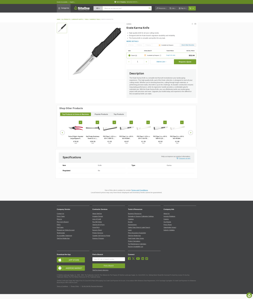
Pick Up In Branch (63, 222)
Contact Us (60, 213)
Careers (166, 219)
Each (134, 55)
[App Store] (73, 260)
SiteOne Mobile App (63, 238)
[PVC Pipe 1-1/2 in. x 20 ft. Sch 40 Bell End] (143, 128)
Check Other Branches (188, 45)
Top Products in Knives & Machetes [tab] (75, 114)
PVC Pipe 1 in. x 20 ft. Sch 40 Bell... (126, 137)
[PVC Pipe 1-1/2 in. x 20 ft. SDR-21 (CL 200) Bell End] (109, 128)
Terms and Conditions (139, 190)
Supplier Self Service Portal (101, 235)
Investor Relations (169, 216)
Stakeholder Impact (170, 227)
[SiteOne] (82, 10)
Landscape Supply (77, 19)
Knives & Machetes (107, 19)
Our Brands (167, 222)
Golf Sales (60, 227)
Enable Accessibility (62, 2)
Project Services (97, 233)
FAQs (59, 224)
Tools (86, 19)
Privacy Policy (75, 286)
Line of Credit (96, 219)
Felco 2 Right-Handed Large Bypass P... (75, 137)
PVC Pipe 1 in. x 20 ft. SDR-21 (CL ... (160, 137)
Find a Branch (97, 254)
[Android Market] (73, 268)
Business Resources (135, 213)
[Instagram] (147, 259)
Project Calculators (134, 241)
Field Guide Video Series (136, 238)
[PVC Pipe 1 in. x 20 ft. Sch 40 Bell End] (126, 128)
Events (130, 222)
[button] (72, 2)
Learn (130, 230)
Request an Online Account (65, 230)
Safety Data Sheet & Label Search (139, 227)
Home (58, 19)
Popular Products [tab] (101, 114)
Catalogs (131, 219)
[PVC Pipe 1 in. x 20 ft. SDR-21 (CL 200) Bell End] (160, 128)
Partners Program (98, 238)
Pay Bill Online (97, 222)
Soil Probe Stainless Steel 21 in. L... (92, 137)
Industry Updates (169, 230)
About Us (167, 213)
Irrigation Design (97, 216)
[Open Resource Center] (249, 295)
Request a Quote (185, 62)
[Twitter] (134, 259)
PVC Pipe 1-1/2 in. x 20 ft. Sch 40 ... (143, 137)
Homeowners (132, 224)
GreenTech (96, 227)
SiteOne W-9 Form (98, 224)
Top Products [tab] (119, 114)
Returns (59, 219)
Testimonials (61, 233)
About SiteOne (97, 213)
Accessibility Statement (64, 235)
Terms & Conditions (62, 286)
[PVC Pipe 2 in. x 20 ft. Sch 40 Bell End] (177, 128)
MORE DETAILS (132, 41)
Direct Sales (61, 216)
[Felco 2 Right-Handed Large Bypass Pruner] (75, 128)
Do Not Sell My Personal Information (92, 286)
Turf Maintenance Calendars (137, 244)
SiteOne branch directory (100, 270)
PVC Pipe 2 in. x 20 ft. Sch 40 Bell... (177, 137)
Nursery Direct (97, 230)
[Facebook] (130, 259)
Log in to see (170, 55)
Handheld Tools (95, 19)
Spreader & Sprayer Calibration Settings (141, 216)
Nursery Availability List (135, 246)
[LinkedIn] (143, 259)
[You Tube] (138, 259)
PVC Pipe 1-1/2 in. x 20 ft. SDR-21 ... (109, 137)
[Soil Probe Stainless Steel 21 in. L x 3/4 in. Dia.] (92, 128)
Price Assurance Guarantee (137, 233)
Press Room (168, 224)
